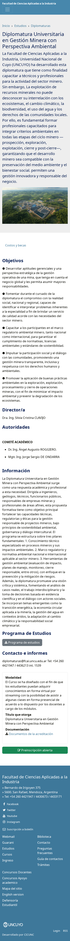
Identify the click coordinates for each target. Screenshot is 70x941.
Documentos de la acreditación (31, 734)
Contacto (43, 843)
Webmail (8, 837)
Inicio (6, 26)
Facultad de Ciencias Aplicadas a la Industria (29, 3)
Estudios (20, 26)
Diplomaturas (40, 26)
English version (13, 894)
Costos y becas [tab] (15, 245)
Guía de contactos (50, 859)
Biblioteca (44, 837)
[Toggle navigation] (7, 9)
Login (56, 930)
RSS (65, 930)
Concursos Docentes (17, 872)
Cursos (7, 854)
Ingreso (7, 860)
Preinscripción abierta (36, 750)
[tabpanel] (35, 463)
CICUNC (29, 934)
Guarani (8, 843)
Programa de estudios (23, 642)
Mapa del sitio (12, 888)
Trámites (43, 865)
